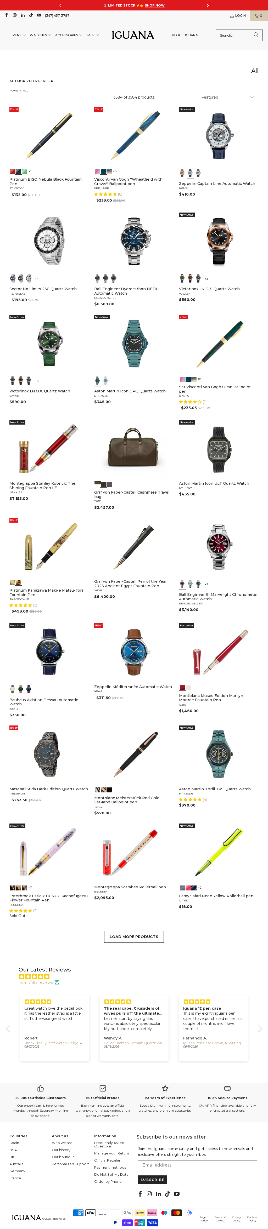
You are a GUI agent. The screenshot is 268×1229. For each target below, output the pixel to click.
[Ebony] (13, 887)
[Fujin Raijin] (13, 582)
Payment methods (110, 1167)
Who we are (62, 1143)
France (15, 1178)
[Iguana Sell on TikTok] (31, 16)
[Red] (13, 171)
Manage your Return (111, 1153)
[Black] (18, 171)
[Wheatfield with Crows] (103, 171)
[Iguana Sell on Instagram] (14, 16)
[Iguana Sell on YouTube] (39, 16)
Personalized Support (70, 1164)
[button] (19, 35)
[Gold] (109, 789)
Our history (61, 1150)
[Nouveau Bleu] (24, 887)
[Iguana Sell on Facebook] (6, 16)
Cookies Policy (252, 1218)
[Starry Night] (109, 171)
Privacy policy (236, 1218)
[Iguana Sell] (133, 35)
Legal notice (204, 1218)
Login (240, 16)
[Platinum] (97, 789)
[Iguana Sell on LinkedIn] (22, 16)
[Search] (256, 35)
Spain (14, 1143)
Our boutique (63, 1157)
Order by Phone (108, 1181)
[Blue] (13, 278)
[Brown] (97, 484)
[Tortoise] (18, 887)
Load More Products (134, 936)
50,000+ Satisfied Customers (40, 1098)
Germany (17, 1171)
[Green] (24, 171)
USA (13, 1150)
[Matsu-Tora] (18, 582)
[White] (190, 173)
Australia (16, 1164)
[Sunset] (188, 887)
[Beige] (182, 173)
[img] (137, 976)
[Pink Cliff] (182, 887)
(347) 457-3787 (57, 16)
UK (11, 1157)
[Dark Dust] (194, 887)
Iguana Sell (59, 1218)
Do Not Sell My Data (111, 1174)
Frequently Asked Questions (109, 1144)
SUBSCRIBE (153, 1180)
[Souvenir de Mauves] (97, 171)
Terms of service (220, 1218)
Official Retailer (107, 1160)
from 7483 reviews (36, 982)
